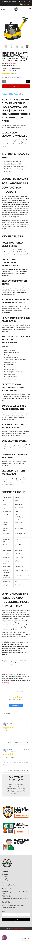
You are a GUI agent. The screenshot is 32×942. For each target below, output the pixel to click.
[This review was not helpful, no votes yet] (27, 742)
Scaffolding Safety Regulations (11, 885)
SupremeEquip (11, 63)
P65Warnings (5, 683)
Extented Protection (26, 1)
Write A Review (16, 705)
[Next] (27, 29)
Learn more (5, 667)
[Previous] (5, 29)
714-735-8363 (25, 4)
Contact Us (5, 883)
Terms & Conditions (7, 881)
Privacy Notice (6, 879)
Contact (9, 1)
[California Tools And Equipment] (16, 8)
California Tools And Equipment (18, 928)
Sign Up (16, 920)
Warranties (5, 877)
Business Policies (16, 1)
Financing (4, 1)
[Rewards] (4, 937)
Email (4, 911)
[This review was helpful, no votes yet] (24, 742)
